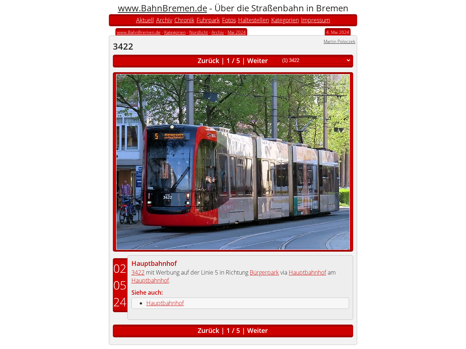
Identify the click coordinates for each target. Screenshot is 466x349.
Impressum (315, 20)
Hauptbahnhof (154, 263)
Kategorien (285, 20)
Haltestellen (253, 20)
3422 (138, 272)
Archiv (164, 20)
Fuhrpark (208, 20)
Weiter (257, 60)
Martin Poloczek (339, 41)
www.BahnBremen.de (162, 8)
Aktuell (145, 20)
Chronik (184, 20)
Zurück (208, 60)
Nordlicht (198, 32)
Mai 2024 (237, 32)
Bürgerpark (264, 272)
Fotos (229, 20)
